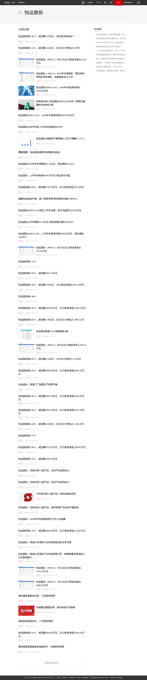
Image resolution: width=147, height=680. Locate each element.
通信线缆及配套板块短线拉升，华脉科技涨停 (41, 646)
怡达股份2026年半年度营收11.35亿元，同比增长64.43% (46, 164)
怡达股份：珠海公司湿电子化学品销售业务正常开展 (44, 542)
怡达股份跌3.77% (27, 435)
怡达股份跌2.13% (27, 261)
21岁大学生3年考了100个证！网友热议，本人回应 (112, 42)
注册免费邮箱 (128, 2)
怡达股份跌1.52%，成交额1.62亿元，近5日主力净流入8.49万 (49, 48)
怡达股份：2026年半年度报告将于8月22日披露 (41, 519)
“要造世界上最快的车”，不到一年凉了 (109, 67)
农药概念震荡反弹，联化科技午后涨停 (55, 607)
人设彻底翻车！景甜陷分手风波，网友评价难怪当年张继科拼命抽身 (112, 71)
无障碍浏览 (21, 2)
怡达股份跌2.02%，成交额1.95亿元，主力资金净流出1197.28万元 (51, 284)
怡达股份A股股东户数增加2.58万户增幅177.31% (60, 138)
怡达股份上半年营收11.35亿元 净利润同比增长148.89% (46, 222)
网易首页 (7, 2)
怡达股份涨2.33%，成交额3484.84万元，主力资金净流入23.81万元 (52, 530)
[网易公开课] (90, 2)
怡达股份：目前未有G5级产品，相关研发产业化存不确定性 (48, 507)
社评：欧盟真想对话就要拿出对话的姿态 (110, 59)
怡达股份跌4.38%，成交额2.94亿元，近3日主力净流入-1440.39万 (51, 424)
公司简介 (58, 678)
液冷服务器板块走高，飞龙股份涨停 (36, 595)
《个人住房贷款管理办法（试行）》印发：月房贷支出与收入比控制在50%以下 (112, 50)
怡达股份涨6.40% (27, 296)
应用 (13, 2)
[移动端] (83, 2)
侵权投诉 (120, 678)
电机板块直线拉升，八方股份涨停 (35, 621)
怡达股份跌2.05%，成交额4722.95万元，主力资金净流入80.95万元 (52, 447)
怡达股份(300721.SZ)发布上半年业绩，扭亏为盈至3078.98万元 (49, 210)
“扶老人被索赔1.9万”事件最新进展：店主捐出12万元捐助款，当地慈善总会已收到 (112, 34)
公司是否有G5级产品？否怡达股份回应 (56, 493)
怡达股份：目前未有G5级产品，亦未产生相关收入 (44, 470)
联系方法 (65, 678)
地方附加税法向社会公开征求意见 (108, 46)
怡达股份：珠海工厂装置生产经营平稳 (37, 384)
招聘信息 (72, 678)
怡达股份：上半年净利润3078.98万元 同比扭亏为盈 (44, 175)
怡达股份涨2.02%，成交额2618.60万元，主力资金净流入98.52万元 (52, 308)
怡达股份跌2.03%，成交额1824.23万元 (37, 273)
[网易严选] (99, 2)
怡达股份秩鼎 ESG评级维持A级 (52, 331)
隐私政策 (85, 678)
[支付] (106, 2)
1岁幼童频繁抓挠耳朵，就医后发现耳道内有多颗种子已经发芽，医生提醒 (112, 54)
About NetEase (49, 678)
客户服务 (78, 678)
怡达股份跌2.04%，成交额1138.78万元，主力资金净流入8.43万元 (51, 187)
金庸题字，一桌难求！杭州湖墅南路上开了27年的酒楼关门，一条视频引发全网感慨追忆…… (112, 63)
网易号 (21, 41)
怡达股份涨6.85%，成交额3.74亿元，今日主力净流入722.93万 (49, 359)
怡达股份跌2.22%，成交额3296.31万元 (37, 459)
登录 (118, 2)
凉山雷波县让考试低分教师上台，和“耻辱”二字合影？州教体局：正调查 (112, 38)
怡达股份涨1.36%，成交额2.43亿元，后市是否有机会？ (46, 36)
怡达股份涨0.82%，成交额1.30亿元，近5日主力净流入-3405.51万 (51, 319)
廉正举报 (113, 678)
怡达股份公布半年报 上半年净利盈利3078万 (40, 127)
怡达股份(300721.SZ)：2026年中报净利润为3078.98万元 (46, 115)
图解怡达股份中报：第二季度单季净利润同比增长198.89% (48, 198)
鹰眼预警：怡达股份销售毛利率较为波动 (39, 152)
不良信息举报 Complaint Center (99, 678)
